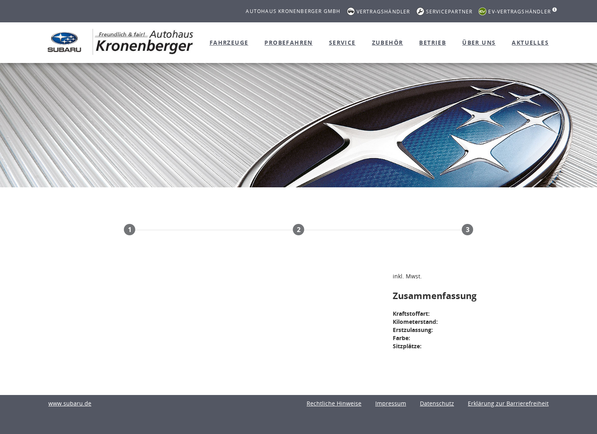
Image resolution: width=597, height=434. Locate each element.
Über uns (478, 42)
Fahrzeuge (229, 42)
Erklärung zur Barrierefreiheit (508, 403)
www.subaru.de (69, 403)
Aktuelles (530, 42)
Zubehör (387, 42)
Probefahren (288, 42)
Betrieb (432, 42)
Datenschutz (437, 403)
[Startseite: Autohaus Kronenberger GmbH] (64, 41)
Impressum (390, 403)
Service (342, 42)
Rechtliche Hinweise (334, 403)
